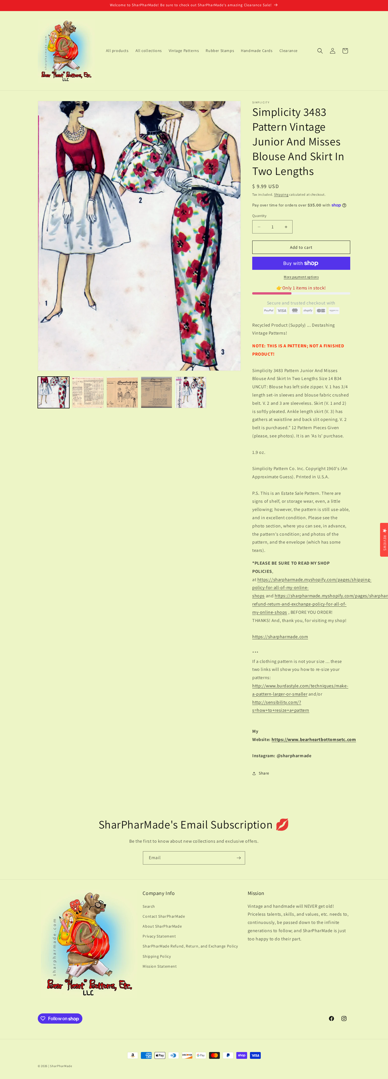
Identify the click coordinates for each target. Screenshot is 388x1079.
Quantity (259, 215)
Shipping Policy (157, 956)
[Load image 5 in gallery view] (190, 392)
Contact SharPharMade (164, 916)
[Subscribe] (238, 858)
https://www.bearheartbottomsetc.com (314, 739)
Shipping (281, 194)
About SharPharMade (162, 926)
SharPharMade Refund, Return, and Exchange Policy (190, 946)
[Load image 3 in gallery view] (122, 392)
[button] (320, 51)
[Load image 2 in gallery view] (88, 392)
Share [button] (264, 773)
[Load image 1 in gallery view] (53, 392)
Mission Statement (160, 966)
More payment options (301, 277)
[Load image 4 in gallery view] (156, 392)
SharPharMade (61, 1066)
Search (149, 906)
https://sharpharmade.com (280, 637)
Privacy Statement (159, 936)
